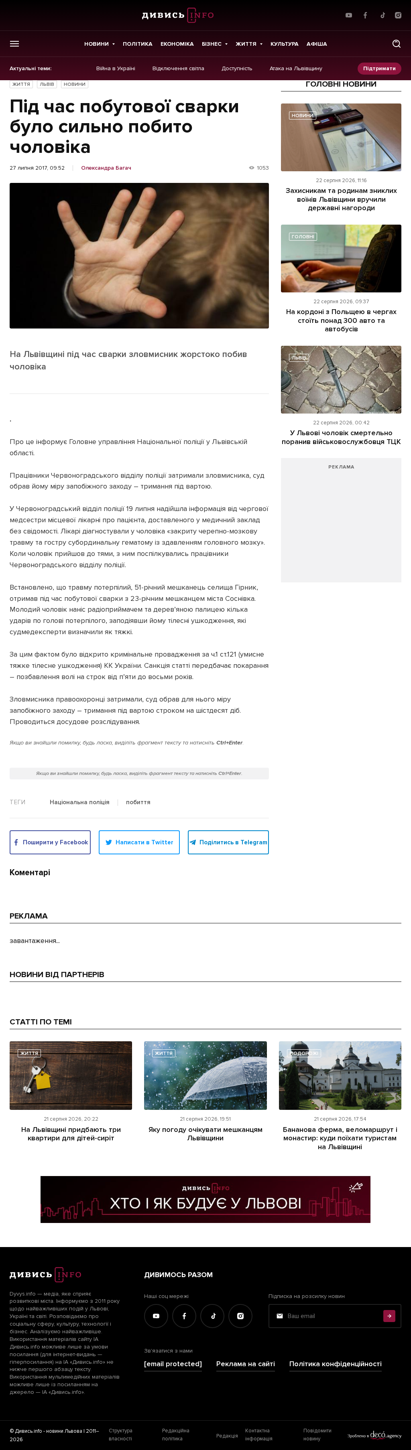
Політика (138, 44)
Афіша (317, 44)
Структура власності (120, 1435)
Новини (96, 44)
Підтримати (379, 68)
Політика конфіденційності (335, 1364)
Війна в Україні (115, 68)
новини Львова (64, 1431)
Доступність (237, 68)
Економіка (177, 44)
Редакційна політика (175, 1435)
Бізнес (212, 44)
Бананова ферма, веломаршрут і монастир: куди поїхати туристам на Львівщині (340, 1138)
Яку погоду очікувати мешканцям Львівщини (205, 1134)
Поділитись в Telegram (233, 842)
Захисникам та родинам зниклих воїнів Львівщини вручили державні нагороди (341, 199)
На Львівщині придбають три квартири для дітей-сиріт (71, 1134)
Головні (303, 237)
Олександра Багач (106, 168)
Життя (246, 44)
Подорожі (304, 1053)
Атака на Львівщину (296, 68)
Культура (285, 44)
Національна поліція (80, 802)
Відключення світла (178, 68)
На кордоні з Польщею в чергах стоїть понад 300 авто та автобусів (341, 320)
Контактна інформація (259, 1435)
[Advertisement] (341, 524)
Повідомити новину (317, 1435)
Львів (47, 84)
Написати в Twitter (144, 842)
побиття (138, 802)
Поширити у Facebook (55, 842)
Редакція (227, 1436)
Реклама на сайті (245, 1364)
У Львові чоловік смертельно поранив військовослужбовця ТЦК (341, 437)
